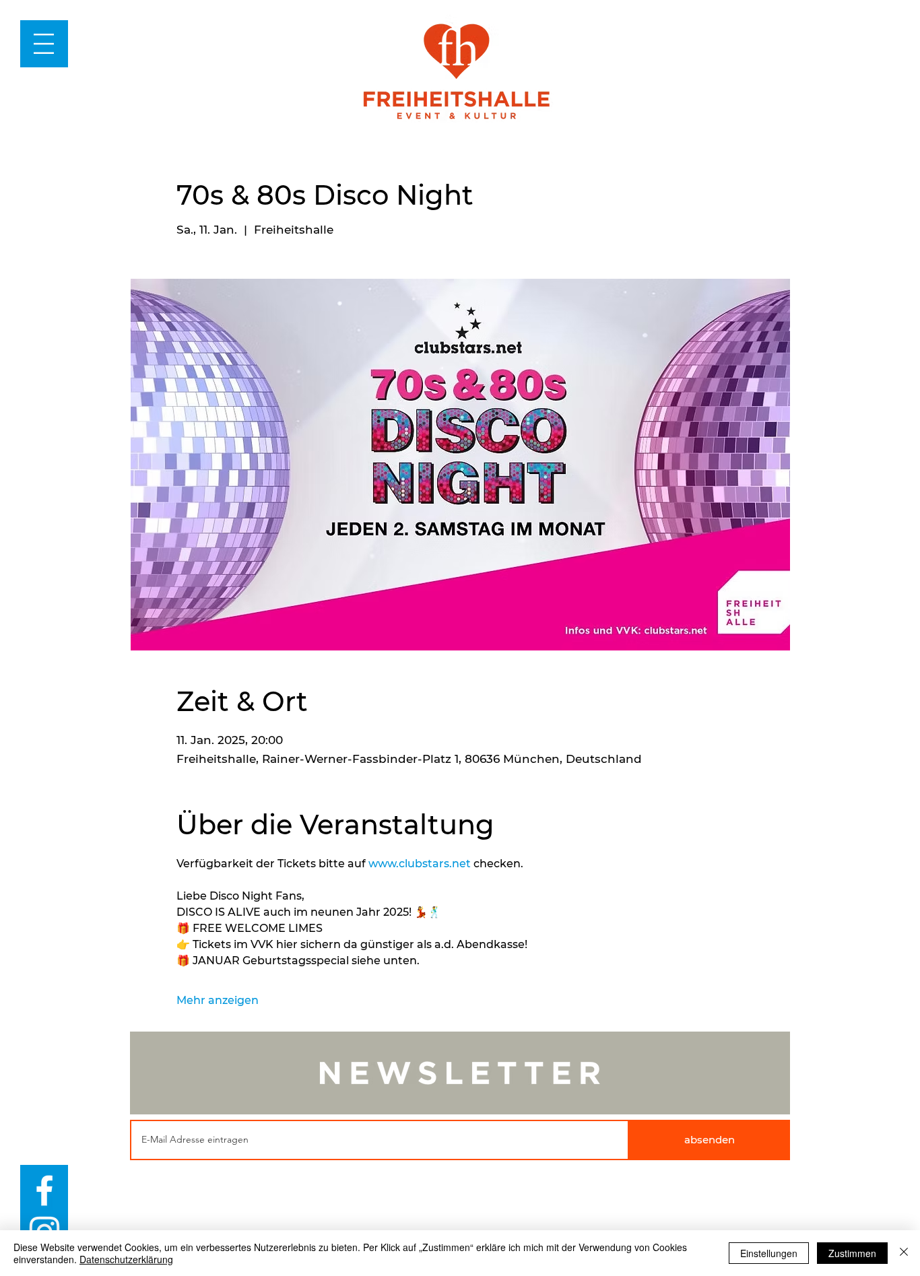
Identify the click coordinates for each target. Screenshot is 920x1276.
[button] (44, 44)
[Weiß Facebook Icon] (44, 1190)
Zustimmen (852, 1253)
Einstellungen (768, 1253)
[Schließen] (904, 1253)
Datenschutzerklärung (126, 1259)
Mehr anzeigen (217, 1000)
